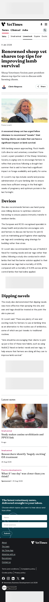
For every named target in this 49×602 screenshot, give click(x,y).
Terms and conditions (10, 569)
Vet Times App (7, 550)
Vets (4, 36)
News (5, 29)
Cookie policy (7, 573)
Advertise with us (8, 554)
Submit (7, 533)
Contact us (6, 562)
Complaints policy (28, 569)
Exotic (44, 36)
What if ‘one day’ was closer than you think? (23, 475)
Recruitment (7, 558)
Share (43, 86)
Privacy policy (20, 573)
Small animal (16, 36)
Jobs (25, 29)
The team (5, 546)
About (4, 542)
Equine (37, 36)
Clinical (15, 29)
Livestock (27, 36)
